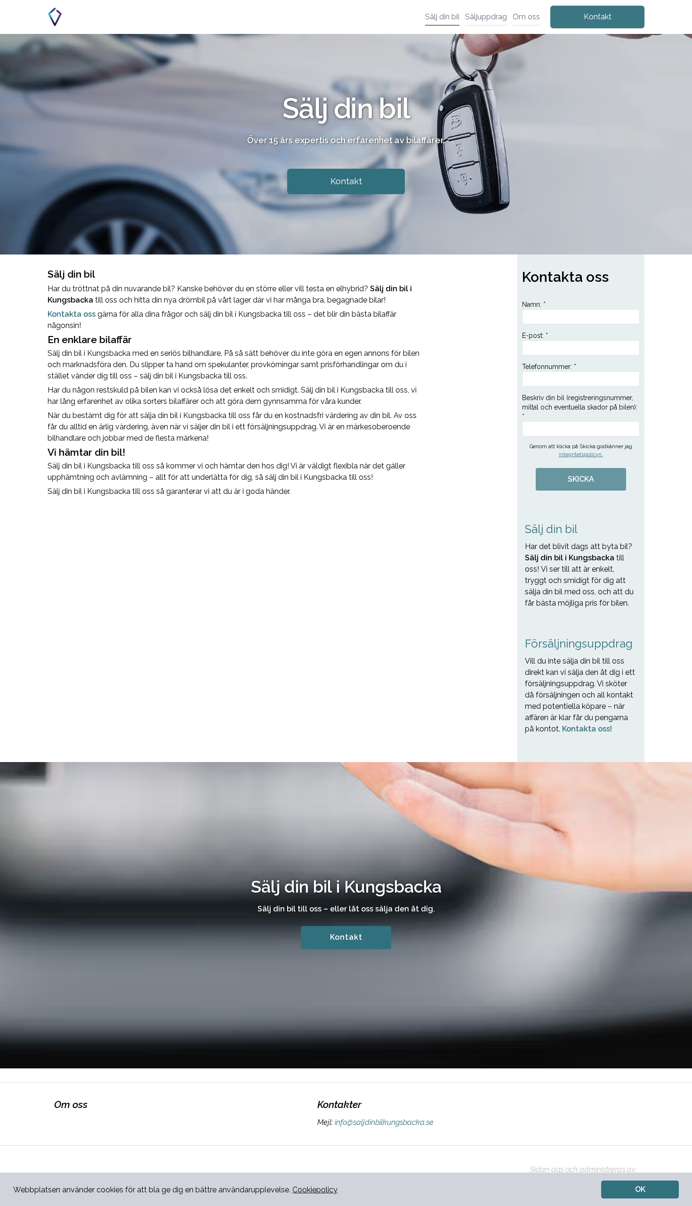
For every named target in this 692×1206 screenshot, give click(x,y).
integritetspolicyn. (581, 454)
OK (640, 1189)
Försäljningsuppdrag (579, 643)
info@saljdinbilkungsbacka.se (384, 1122)
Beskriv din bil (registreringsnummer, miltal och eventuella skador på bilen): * (579, 407)
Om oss (526, 16)
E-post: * (535, 335)
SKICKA (581, 479)
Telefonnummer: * (549, 366)
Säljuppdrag (486, 16)
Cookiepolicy (315, 1189)
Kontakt (598, 16)
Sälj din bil (442, 16)
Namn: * (534, 304)
